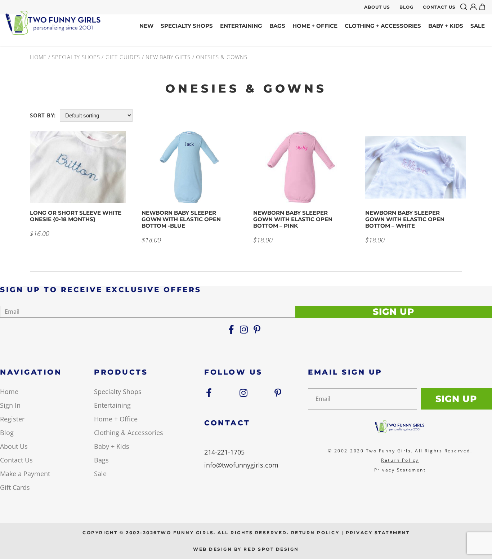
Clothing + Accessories (383, 25)
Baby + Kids (445, 25)
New (146, 25)
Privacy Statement (400, 470)
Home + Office (314, 25)
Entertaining (241, 25)
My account (474, 7)
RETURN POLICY (315, 532)
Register (12, 419)
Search (465, 7)
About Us (377, 7)
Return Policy (400, 460)
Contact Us (439, 7)
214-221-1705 (224, 452)
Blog (406, 7)
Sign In (10, 405)
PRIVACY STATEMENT (378, 532)
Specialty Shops (187, 25)
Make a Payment (25, 473)
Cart (483, 7)
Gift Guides (123, 57)
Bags (277, 25)
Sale (477, 25)
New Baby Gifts (168, 57)
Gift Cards (15, 487)
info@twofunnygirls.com (241, 465)
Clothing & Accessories (128, 432)
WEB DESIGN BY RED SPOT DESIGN (246, 549)
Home (38, 57)
